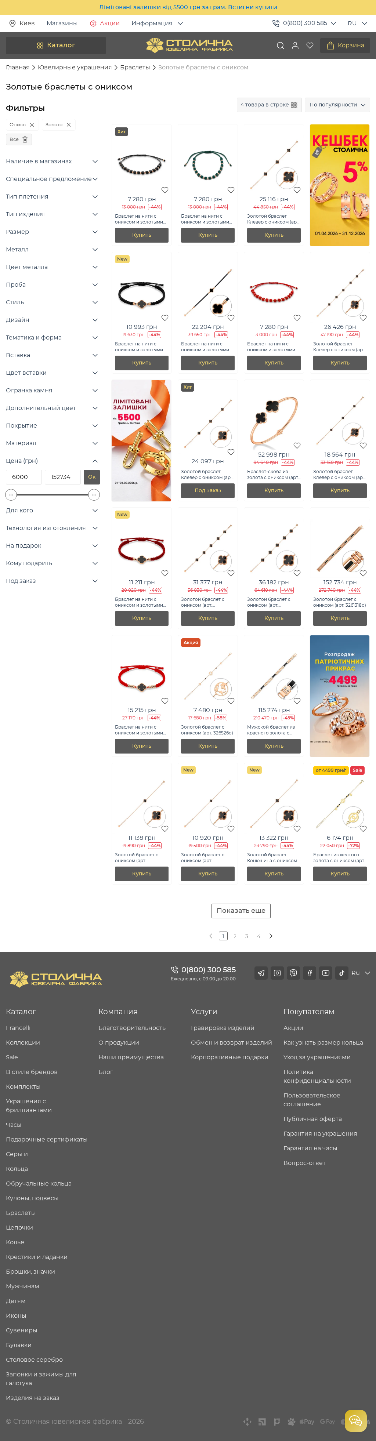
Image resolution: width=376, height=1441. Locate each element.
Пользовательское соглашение (311, 1100)
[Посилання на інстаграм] (277, 973)
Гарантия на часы (310, 1148)
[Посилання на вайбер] (293, 973)
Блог (105, 1072)
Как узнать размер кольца (323, 1043)
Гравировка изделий (222, 1028)
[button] (295, 45)
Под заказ (208, 490)
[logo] (189, 46)
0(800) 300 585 (305, 23)
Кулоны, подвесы (32, 1198)
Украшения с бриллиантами (29, 1106)
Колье (15, 1242)
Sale (12, 1057)
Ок (91, 477)
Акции (110, 23)
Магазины (62, 23)
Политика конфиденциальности (317, 1076)
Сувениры (21, 1330)
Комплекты (23, 1087)
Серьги (17, 1154)
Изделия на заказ (32, 1398)
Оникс (18, 124)
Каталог (61, 45)
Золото (54, 124)
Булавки (19, 1345)
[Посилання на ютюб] (325, 973)
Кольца (17, 1169)
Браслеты (21, 1213)
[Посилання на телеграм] (261, 973)
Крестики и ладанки (37, 1257)
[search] (280, 45)
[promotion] (339, 244)
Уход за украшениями (317, 1057)
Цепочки (19, 1228)
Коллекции (23, 1043)
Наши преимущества (131, 1057)
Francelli (18, 1028)
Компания (118, 1012)
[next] (270, 936)
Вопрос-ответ (304, 1163)
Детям (16, 1301)
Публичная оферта (312, 1119)
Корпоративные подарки (229, 1057)
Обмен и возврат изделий (231, 1043)
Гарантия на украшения (320, 1134)
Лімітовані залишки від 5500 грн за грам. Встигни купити (188, 7)
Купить (141, 235)
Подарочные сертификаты (47, 1140)
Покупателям (309, 1012)
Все (14, 139)
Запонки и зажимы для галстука (41, 1379)
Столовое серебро (34, 1360)
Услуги (204, 1012)
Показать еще (241, 911)
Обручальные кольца (39, 1184)
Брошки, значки (30, 1272)
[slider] (11, 495)
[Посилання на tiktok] (341, 973)
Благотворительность (132, 1028)
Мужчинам (22, 1286)
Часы (14, 1125)
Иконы (16, 1316)
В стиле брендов (32, 1072)
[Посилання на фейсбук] (309, 973)
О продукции (118, 1043)
